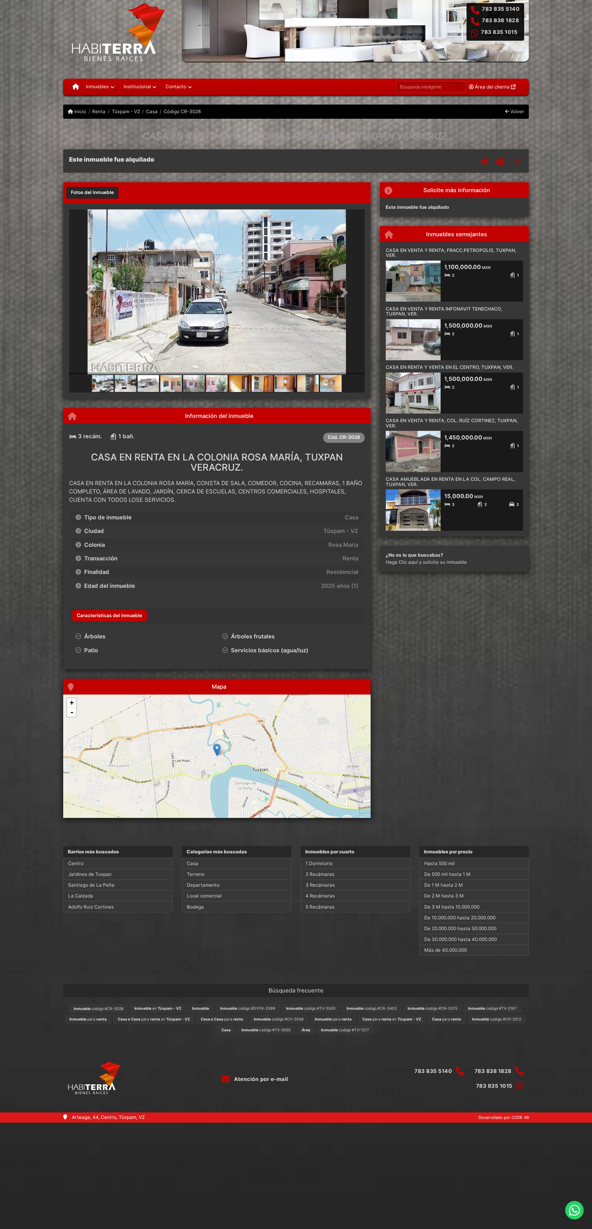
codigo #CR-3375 (432, 1008)
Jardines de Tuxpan (90, 874)
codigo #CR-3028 (99, 1008)
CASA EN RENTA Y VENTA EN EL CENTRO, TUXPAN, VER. (449, 367)
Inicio (79, 111)
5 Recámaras (320, 907)
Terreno (195, 874)
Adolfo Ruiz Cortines (91, 907)
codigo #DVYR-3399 (247, 1008)
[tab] (92, 193)
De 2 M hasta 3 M (444, 896)
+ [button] (72, 703)
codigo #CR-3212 (496, 1019)
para (88, 1019)
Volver (516, 111)
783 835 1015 (499, 32)
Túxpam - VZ (126, 111)
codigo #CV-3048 (279, 1019)
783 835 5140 (501, 9)
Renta (98, 111)
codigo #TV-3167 (492, 1008)
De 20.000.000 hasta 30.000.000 (460, 928)
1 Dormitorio (319, 863)
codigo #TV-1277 (345, 1030)
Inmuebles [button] (97, 86)
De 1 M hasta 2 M (443, 885)
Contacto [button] (176, 86)
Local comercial (204, 896)
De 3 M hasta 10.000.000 (451, 907)
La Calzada (80, 896)
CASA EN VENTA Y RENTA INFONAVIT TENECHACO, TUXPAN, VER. (444, 311)
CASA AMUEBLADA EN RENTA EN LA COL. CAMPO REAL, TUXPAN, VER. (450, 481)
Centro (76, 863)
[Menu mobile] (75, 87)
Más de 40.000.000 (445, 950)
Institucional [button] (137, 86)
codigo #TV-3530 (310, 1008)
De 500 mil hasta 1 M (447, 874)
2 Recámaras (320, 874)
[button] (91, 292)
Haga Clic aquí (402, 562)
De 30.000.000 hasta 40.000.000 (460, 939)
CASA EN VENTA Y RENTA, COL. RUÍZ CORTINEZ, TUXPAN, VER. (452, 423)
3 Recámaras (320, 885)
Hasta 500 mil (439, 863)
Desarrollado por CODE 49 (504, 1117)
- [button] (72, 712)
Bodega (195, 907)
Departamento (203, 885)
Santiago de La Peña (91, 885)
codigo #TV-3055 (265, 1030)
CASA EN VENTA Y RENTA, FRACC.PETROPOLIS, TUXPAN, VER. (451, 252)
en (157, 1008)
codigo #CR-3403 (372, 1008)
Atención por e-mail (260, 1079)
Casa (152, 111)
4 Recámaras (320, 896)
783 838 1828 (500, 20)
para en (154, 1019)
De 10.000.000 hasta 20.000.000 (459, 918)
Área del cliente (492, 87)
